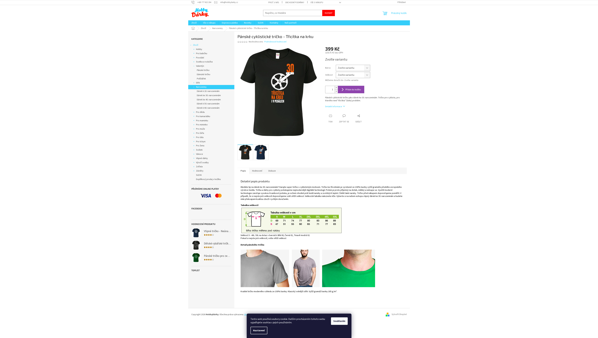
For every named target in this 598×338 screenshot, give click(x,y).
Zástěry (199, 170)
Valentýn (200, 66)
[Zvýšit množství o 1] (336, 88)
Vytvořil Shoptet (399, 314)
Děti (198, 82)
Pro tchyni (200, 141)
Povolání (200, 57)
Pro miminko (202, 124)
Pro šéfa (200, 133)
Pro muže (200, 129)
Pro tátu (200, 137)
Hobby (199, 49)
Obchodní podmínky (294, 2)
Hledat (328, 13)
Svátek (199, 149)
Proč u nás (273, 2)
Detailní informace (333, 106)
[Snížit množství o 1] (336, 91)
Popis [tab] (243, 170)
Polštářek (201, 78)
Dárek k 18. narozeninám (208, 91)
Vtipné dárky (202, 158)
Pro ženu (200, 145)
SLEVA (199, 175)
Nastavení (259, 330)
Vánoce (199, 154)
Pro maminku (202, 120)
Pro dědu (200, 112)
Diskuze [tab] (272, 170)
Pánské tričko (203, 70)
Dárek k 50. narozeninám (208, 103)
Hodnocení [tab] (257, 170)
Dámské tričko (203, 74)
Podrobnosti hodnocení (275, 41)
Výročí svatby (202, 162)
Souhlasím (339, 321)
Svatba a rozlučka (204, 61)
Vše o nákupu (316, 2)
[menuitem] (194, 22)
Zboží (195, 45)
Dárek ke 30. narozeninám (209, 95)
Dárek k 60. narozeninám (208, 108)
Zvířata (199, 166)
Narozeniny (201, 87)
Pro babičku (201, 53)
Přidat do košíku (353, 89)
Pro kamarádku (203, 116)
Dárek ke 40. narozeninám (209, 99)
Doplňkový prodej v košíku (208, 179)
